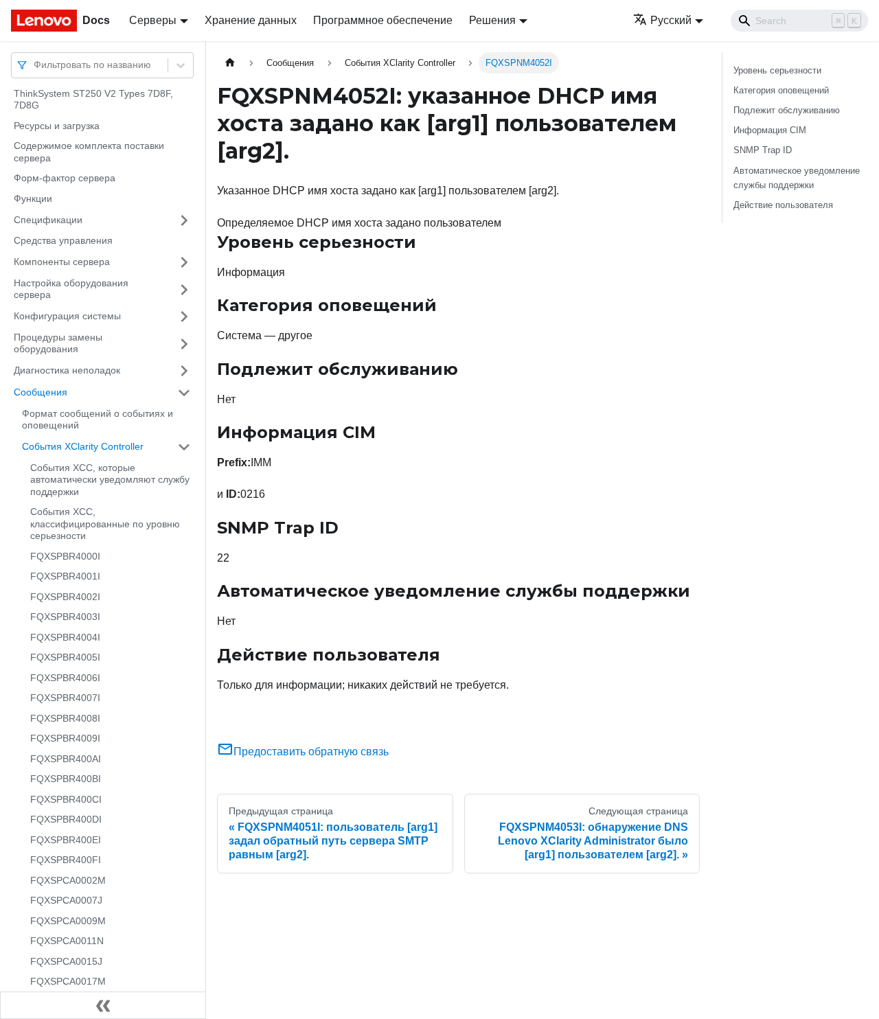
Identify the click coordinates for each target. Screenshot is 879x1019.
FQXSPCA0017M (68, 981)
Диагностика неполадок (67, 370)
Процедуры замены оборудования (58, 343)
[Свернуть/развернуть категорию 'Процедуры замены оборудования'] (184, 344)
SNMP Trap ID (762, 150)
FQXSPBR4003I (65, 617)
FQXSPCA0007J (66, 900)
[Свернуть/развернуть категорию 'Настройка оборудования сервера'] (184, 289)
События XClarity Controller (83, 446)
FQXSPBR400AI (65, 758)
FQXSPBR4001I (65, 576)
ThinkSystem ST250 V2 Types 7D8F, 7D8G (93, 99)
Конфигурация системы (67, 315)
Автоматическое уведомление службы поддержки (796, 177)
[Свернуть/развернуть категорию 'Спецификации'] (184, 220)
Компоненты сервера (62, 261)
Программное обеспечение (383, 20)
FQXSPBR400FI (65, 860)
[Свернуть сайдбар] (103, 1005)
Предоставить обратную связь (311, 751)
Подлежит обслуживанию (786, 110)
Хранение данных (251, 20)
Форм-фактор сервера (64, 178)
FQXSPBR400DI (66, 819)
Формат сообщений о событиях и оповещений (97, 419)
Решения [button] (492, 20)
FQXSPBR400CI (66, 799)
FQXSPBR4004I (65, 637)
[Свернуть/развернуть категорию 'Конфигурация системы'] (184, 317)
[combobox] (35, 65)
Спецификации (48, 219)
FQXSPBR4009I (65, 738)
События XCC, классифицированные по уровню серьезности (105, 524)
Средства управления (63, 241)
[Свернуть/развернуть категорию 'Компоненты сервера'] (184, 262)
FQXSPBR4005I (65, 657)
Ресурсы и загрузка (57, 125)
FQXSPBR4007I (65, 698)
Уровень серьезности (777, 70)
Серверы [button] (152, 20)
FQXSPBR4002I (65, 596)
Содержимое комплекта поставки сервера (89, 152)
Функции (33, 198)
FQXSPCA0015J (66, 961)
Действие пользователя (783, 205)
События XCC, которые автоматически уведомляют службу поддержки (110, 479)
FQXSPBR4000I (65, 556)
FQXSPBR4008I (65, 718)
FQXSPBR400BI (65, 779)
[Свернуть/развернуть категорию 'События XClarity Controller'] (184, 447)
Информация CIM (769, 130)
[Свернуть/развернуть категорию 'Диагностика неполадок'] (184, 371)
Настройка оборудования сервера (71, 289)
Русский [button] (671, 20)
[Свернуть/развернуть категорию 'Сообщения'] (184, 393)
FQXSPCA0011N (67, 941)
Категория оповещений (781, 90)
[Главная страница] (230, 62)
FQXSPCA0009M (68, 920)
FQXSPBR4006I (65, 677)
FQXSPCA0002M (68, 880)
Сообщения (40, 392)
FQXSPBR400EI (65, 839)
